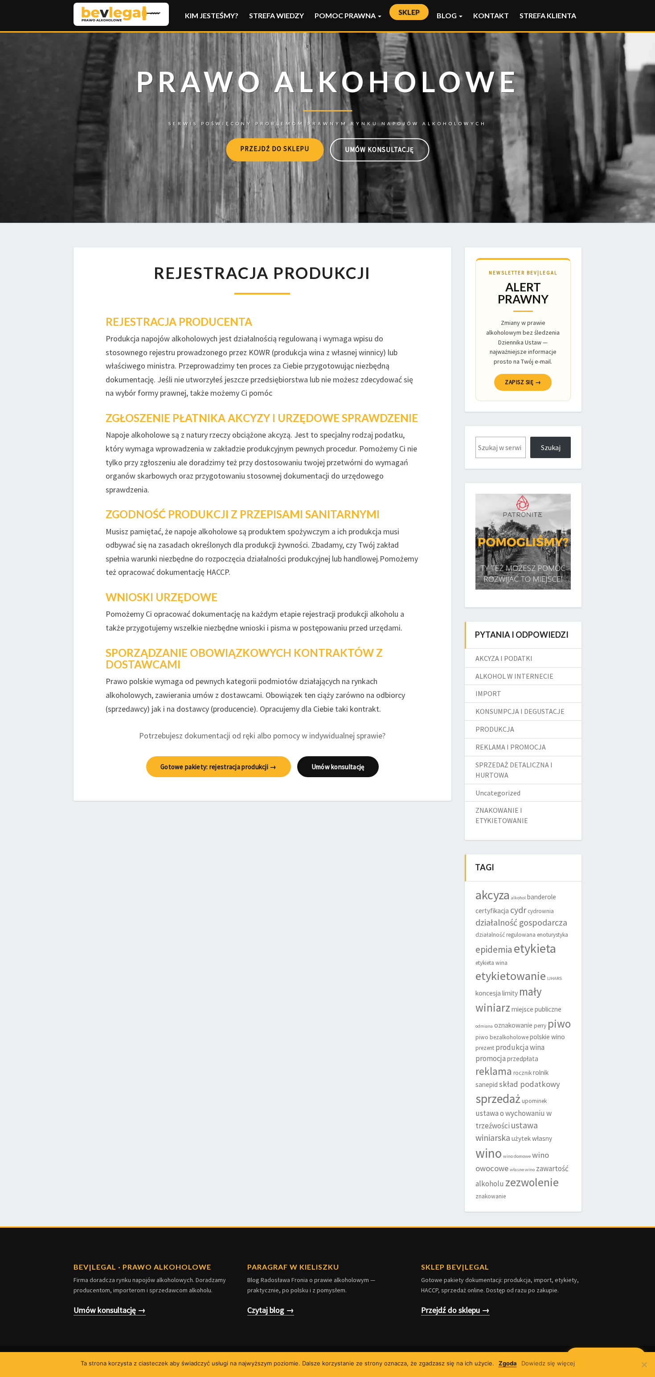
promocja (490, 1058)
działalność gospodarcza (521, 922)
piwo (559, 1023)
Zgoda (508, 1363)
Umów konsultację (379, 149)
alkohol (518, 898)
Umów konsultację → (110, 1310)
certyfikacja (492, 910)
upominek (534, 1101)
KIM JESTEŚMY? (211, 15)
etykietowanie (510, 975)
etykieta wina (491, 963)
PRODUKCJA (494, 729)
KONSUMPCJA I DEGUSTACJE (520, 711)
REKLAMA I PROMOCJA (510, 746)
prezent (484, 1048)
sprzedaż (497, 1099)
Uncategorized (497, 792)
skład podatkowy (529, 1084)
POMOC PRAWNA (346, 15)
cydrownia (541, 911)
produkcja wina (519, 1047)
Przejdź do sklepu (274, 148)
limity (510, 993)
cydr (518, 910)
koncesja (488, 993)
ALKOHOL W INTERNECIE (514, 676)
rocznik (522, 1073)
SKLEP (409, 12)
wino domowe (517, 1156)
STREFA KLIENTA (548, 15)
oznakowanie (513, 1025)
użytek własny (532, 1138)
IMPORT (488, 693)
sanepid (486, 1084)
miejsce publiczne (536, 1009)
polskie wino (547, 1037)
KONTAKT (491, 15)
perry (540, 1025)
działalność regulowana (505, 934)
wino (488, 1153)
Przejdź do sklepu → (455, 1310)
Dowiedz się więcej (548, 1363)
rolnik (541, 1072)
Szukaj (551, 447)
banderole (541, 897)
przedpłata (522, 1058)
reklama (493, 1071)
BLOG (447, 15)
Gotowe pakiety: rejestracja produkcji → (218, 766)
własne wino (522, 1169)
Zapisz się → (523, 382)
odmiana (484, 1026)
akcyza (492, 895)
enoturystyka (552, 934)
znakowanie (490, 1196)
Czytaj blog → (270, 1310)
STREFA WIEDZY (276, 15)
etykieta (535, 948)
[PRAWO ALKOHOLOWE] (328, 94)
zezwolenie (532, 1182)
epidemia (493, 949)
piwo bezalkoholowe (501, 1037)
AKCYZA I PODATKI (503, 658)
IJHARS (554, 978)
